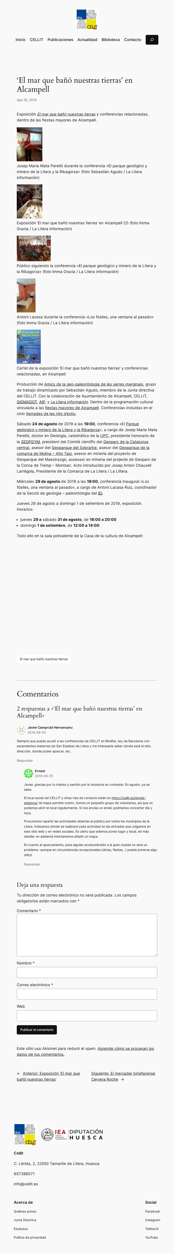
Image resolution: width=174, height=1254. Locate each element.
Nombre (26, 963)
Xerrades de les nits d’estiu (50, 413)
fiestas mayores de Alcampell (72, 408)
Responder (25, 760)
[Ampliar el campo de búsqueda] (152, 40)
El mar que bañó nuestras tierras (44, 659)
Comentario (29, 910)
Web (21, 1006)
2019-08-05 (37, 732)
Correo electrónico (35, 985)
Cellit (18, 1153)
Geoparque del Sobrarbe (74, 447)
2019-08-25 (44, 776)
